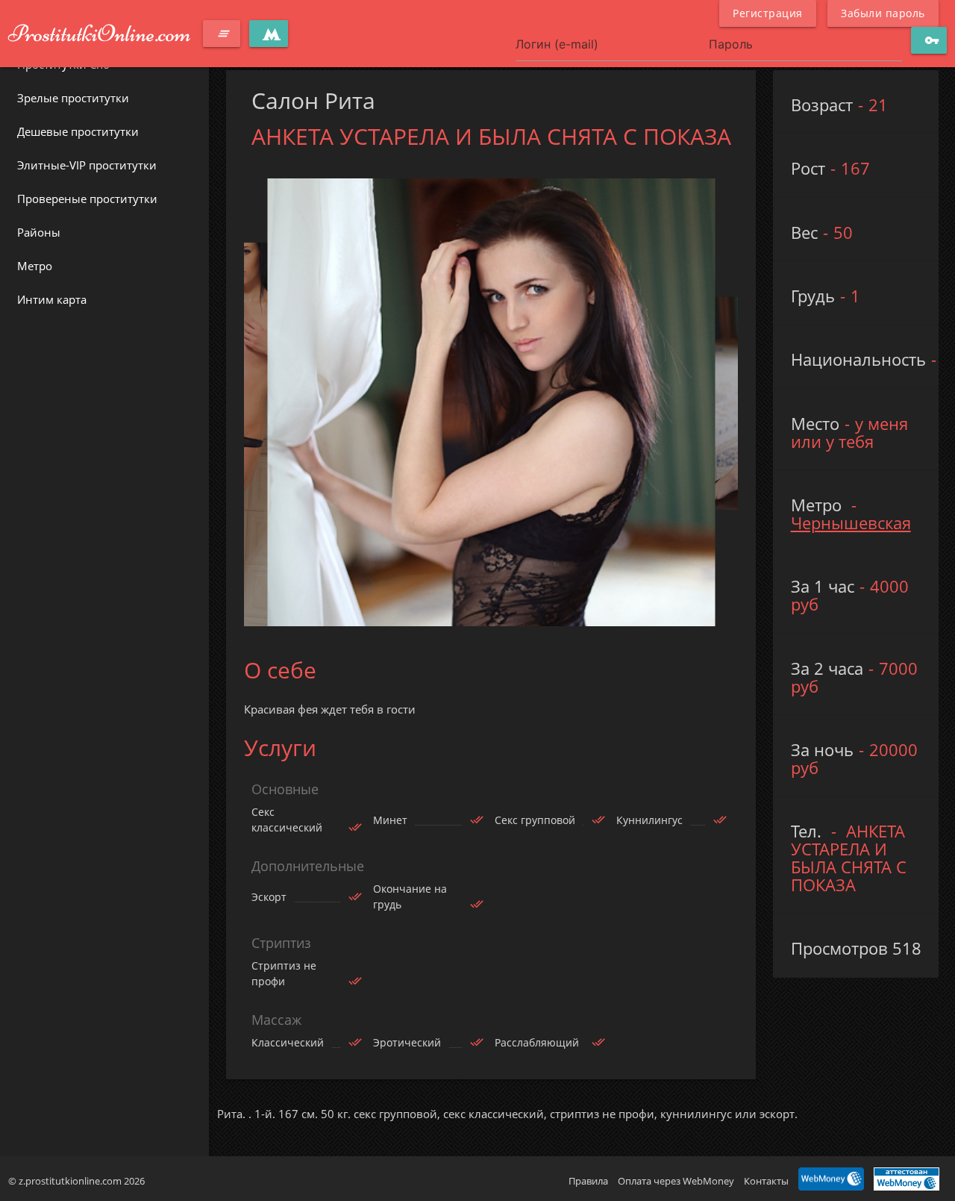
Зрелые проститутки (73, 97)
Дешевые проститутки (78, 131)
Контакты (766, 1181)
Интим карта (52, 299)
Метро (34, 265)
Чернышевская (851, 523)
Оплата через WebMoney (676, 1181)
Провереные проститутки (87, 198)
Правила (588, 1181)
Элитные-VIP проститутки (87, 164)
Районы (38, 232)
